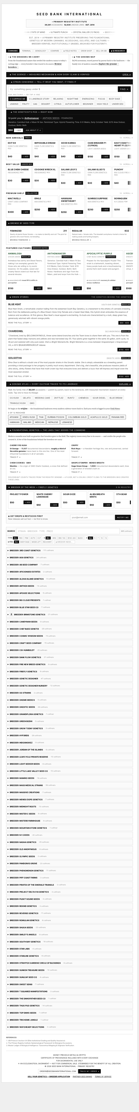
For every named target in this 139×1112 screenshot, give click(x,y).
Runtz (71, 395)
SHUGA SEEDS (14, 254)
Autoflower (72, 104)
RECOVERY (47, 539)
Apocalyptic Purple (34, 118)
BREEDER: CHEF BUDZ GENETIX (30, 627)
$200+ (80, 535)
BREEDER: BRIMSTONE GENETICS (58, 612)
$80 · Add (124, 320)
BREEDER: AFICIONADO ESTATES (30, 570)
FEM (26, 535)
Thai (41, 414)
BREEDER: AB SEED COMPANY (30, 562)
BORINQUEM (120, 195)
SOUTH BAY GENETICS (111, 302)
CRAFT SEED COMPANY (18, 198)
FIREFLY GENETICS (48, 484)
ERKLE (37, 195)
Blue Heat (14, 301)
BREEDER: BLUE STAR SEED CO (43, 605)
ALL (15, 535)
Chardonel (15, 328)
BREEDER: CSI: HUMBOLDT (41, 648)
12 (106, 535)
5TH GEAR (121, 491)
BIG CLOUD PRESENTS (123, 169)
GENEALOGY (40, 51)
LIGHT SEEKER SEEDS (97, 146)
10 (102, 535)
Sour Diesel (99, 395)
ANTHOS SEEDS (54, 254)
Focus (101, 99)
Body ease (114, 99)
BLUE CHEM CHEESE (18, 166)
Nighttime (72, 99)
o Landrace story (39, 99)
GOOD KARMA (68, 140)
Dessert (45, 104)
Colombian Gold (77, 414)
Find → (124, 89)
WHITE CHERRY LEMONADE (45, 492)
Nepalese (53, 419)
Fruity (25, 104)
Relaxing (58, 99)
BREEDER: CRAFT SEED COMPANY (38, 641)
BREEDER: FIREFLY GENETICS (33, 669)
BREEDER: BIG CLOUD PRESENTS (29, 598)
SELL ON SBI (101, 51)
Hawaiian (14, 419)
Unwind (14, 104)
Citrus (57, 104)
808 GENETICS (40, 198)
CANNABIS (13, 51)
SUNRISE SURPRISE (98, 195)
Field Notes (115, 405)
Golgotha (15, 354)
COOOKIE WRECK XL (45, 166)
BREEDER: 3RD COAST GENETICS (31, 548)
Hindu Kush (29, 414)
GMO (32, 400)
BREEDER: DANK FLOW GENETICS (31, 655)
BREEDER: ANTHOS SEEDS (31, 584)
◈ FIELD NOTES (70, 51)
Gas (35, 104)
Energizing (88, 99)
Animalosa (15, 250)
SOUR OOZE (69, 491)
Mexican (39, 419)
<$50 (54, 535)
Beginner (88, 104)
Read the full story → (19, 320)
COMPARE (54, 51)
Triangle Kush (18, 400)
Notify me (123, 514)
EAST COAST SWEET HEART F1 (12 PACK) (125, 141)
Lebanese (67, 419)
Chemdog (83, 395)
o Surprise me (17, 99)
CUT (39, 535)
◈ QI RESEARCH (118, 51)
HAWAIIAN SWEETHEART (68, 196)
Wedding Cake (42, 395)
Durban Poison (56, 414)
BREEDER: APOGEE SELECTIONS (34, 591)
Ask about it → (33, 127)
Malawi (27, 419)
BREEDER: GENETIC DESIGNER (29, 676)
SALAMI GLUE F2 (96, 166)
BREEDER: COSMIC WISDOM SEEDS (39, 634)
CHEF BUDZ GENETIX (59, 118)
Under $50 (117, 104)
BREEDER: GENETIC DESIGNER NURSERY (37, 683)
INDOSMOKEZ (14, 169)
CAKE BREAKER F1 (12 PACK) (97, 141)
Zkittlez (59, 395)
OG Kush (14, 395)
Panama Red (117, 414)
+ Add (18, 127)
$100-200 (72, 535)
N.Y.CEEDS (119, 198)
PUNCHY (118, 166)
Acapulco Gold (99, 414)
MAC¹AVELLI (14, 195)
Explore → (125, 381)
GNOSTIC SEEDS (114, 355)
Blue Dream (116, 395)
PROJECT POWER (19, 491)
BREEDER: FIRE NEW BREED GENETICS (38, 662)
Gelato (27, 395)
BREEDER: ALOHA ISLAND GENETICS (47, 577)
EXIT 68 (12, 140)
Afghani (14, 414)
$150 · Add (124, 346)
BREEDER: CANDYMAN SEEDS (38, 620)
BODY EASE (24, 539)
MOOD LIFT (36, 539)
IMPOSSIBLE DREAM (45, 140)
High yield (102, 104)
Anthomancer (56, 250)
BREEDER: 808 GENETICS (31, 555)
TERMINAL (26, 51)
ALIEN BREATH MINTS (97, 492)
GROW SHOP (86, 51)
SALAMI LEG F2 (69, 166)
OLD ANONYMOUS (113, 328)
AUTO (33, 535)
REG (21, 535)
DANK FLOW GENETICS (17, 143)
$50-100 (62, 535)
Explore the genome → (109, 64)
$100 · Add (124, 373)
